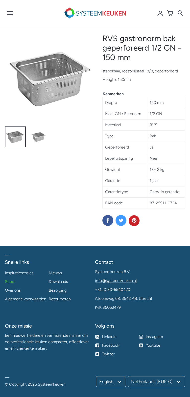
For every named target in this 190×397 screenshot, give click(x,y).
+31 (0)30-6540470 (112, 289)
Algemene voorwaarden (25, 299)
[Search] (180, 13)
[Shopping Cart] (170, 13)
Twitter (108, 354)
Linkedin (109, 336)
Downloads (58, 281)
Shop (9, 281)
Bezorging (58, 290)
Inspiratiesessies (19, 273)
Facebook (110, 345)
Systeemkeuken (52, 384)
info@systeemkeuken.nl (116, 280)
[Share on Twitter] (121, 220)
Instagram (154, 336)
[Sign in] (160, 13)
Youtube (153, 345)
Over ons (13, 290)
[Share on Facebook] (107, 220)
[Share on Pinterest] (134, 220)
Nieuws (55, 273)
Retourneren (60, 299)
